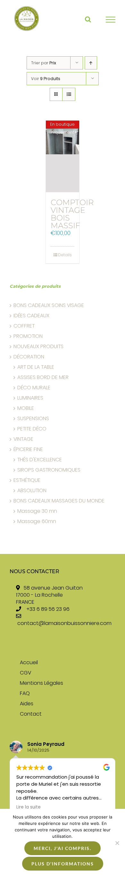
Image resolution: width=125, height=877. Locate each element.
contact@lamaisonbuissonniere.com (64, 623)
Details (65, 255)
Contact (31, 714)
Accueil (29, 662)
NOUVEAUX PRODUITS (38, 346)
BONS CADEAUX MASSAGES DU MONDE (58, 500)
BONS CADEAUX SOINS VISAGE (48, 305)
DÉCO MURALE (33, 387)
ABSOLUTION (31, 490)
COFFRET (24, 326)
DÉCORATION (28, 356)
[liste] (69, 94)
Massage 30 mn (37, 511)
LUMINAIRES (30, 398)
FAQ (25, 693)
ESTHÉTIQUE (26, 480)
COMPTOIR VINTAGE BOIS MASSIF (72, 214)
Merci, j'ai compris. (62, 848)
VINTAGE (23, 439)
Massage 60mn (36, 521)
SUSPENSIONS (33, 418)
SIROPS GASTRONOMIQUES (48, 470)
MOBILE (25, 408)
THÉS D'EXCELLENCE (39, 459)
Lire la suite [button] (28, 807)
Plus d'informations (62, 863)
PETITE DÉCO (31, 428)
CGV (25, 672)
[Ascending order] (91, 62)
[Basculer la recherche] (88, 19)
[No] (117, 843)
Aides (26, 703)
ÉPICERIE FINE (28, 449)
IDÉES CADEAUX (31, 315)
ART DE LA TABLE (35, 367)
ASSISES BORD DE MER (43, 377)
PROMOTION (28, 336)
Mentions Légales (41, 683)
